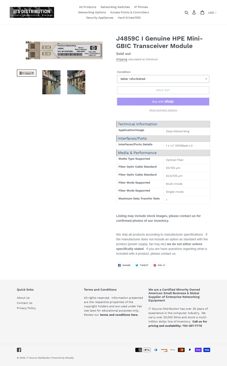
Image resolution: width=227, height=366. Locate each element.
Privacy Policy (26, 308)
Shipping (121, 59)
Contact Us (24, 303)
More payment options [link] (163, 110)
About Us (23, 297)
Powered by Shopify (62, 357)
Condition (124, 72)
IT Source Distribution (38, 357)
